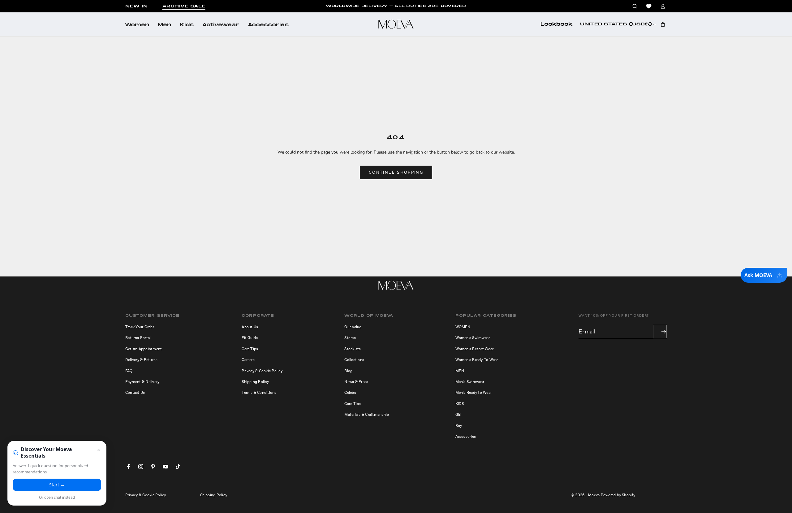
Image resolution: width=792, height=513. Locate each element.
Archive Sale (183, 6)
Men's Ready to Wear (473, 392)
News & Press (356, 382)
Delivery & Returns (141, 360)
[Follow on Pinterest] (153, 466)
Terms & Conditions (259, 392)
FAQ (129, 371)
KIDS (459, 404)
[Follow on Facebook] (128, 466)
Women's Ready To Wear (476, 360)
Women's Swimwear (472, 338)
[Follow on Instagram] (141, 466)
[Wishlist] (648, 6)
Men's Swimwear (469, 382)
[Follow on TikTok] (178, 466)
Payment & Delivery (142, 382)
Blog (348, 371)
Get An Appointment (143, 349)
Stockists (352, 349)
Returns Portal (138, 338)
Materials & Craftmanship (366, 414)
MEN (459, 371)
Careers (248, 360)
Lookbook (556, 24)
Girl (458, 414)
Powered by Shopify (618, 495)
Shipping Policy (255, 382)
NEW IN (137, 6)
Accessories (268, 25)
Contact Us (135, 392)
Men (164, 25)
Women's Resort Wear (474, 349)
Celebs (350, 392)
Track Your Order (139, 327)
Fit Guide (250, 338)
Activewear (220, 25)
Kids (187, 25)
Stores (349, 338)
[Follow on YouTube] (165, 466)
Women (137, 25)
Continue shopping (396, 172)
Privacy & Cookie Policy (262, 371)
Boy (458, 426)
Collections (354, 360)
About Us (250, 327)
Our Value (352, 327)
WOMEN (463, 327)
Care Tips (250, 349)
